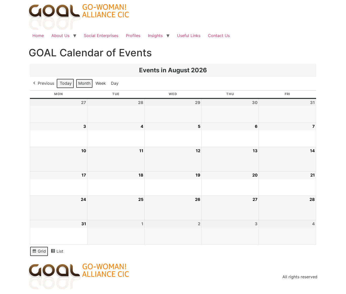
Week (100, 83)
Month (84, 83)
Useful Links (188, 35)
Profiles (133, 35)
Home (38, 35)
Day (115, 83)
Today (66, 83)
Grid (39, 252)
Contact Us (219, 35)
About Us (60, 35)
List (58, 252)
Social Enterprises (101, 35)
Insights (155, 35)
